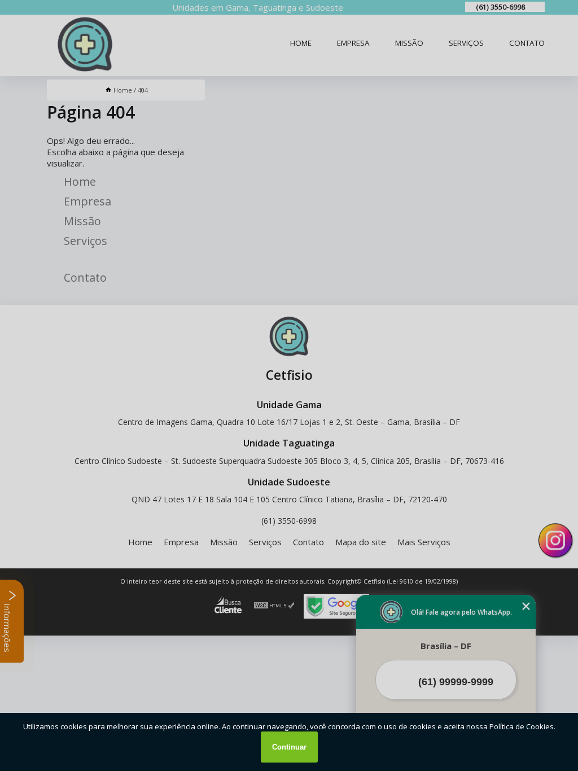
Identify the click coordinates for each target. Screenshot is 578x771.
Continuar (289, 747)
